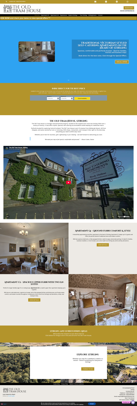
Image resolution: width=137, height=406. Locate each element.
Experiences (63, 15)
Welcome (37, 15)
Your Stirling (83, 15)
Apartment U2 (55, 15)
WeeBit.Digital (11, 396)
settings (81, 404)
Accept (92, 403)
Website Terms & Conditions (77, 384)
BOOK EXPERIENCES (127, 11)
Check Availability (82, 98)
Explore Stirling (72, 15)
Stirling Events (92, 15)
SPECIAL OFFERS (122, 62)
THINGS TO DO (88, 369)
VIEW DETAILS (102, 245)
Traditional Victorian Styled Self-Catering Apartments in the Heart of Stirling (102, 45)
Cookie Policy (56, 384)
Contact (100, 15)
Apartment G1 (45, 15)
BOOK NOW (129, 8)
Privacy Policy (64, 384)
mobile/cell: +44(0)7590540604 (17, 1)
